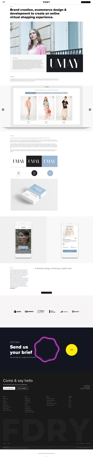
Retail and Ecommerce (50, 398)
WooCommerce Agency (7, 406)
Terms (77, 443)
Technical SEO (27, 406)
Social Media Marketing (29, 410)
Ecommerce (5, 403)
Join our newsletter (22, 388)
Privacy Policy (81, 443)
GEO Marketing (27, 400)
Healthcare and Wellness (51, 400)
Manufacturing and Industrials (52, 403)
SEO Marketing (27, 398)
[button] (3, 109)
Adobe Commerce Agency (7, 410)
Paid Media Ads (27, 408)
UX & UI (4, 400)
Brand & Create (5, 398)
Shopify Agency (5, 405)
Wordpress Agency (6, 408)
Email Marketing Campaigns (29, 411)
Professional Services (50, 405)
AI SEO (26, 405)
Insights (70, 405)
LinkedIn (9, 443)
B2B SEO (26, 403)
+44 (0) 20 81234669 (86, 387)
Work (69, 403)
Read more (46, 456)
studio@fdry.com (87, 385)
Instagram (4, 443)
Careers (70, 400)
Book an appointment (9, 388)
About (70, 398)
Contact (70, 406)
